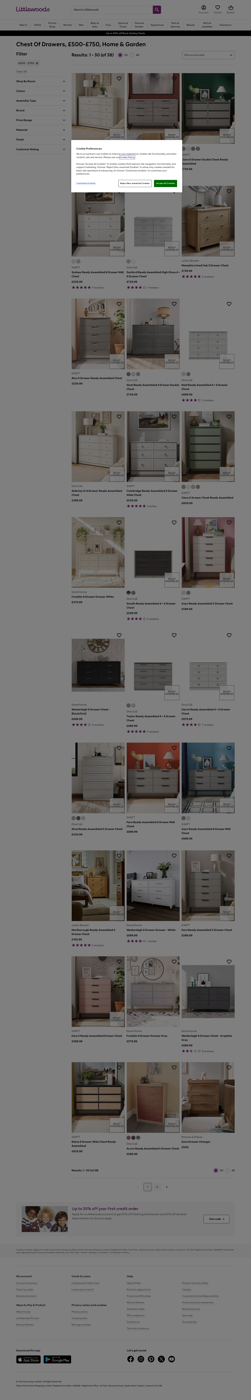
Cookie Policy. (127, 157)
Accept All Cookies (165, 183)
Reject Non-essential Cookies (135, 183)
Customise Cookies (86, 183)
